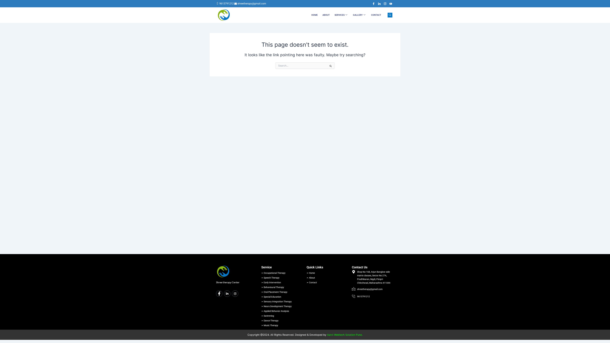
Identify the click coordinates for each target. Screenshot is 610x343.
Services (340, 15)
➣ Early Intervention (271, 282)
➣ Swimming (267, 316)
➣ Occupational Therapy (273, 273)
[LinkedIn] (378, 3)
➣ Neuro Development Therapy (276, 306)
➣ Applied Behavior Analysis (275, 311)
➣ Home (311, 273)
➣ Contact (312, 282)
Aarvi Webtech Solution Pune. (345, 334)
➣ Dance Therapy (269, 320)
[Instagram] (384, 3)
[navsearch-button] (390, 15)
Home (314, 15)
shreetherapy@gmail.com (251, 3)
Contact (376, 15)
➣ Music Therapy (269, 325)
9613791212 (226, 3)
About (326, 15)
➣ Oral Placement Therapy (274, 292)
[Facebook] (372, 3)
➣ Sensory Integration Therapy (276, 301)
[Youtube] (389, 3)
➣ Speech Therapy (270, 277)
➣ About (311, 277)
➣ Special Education (271, 297)
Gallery (358, 15)
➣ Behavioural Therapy (272, 287)
